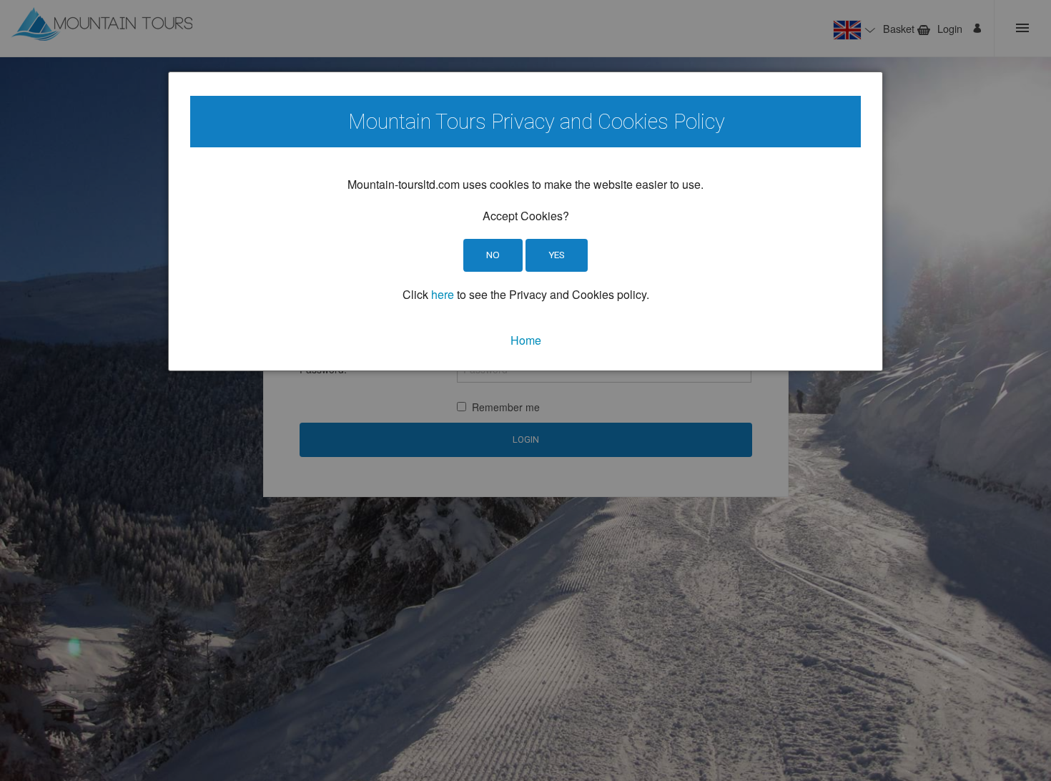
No (493, 254)
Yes (556, 254)
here (442, 294)
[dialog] (525, 221)
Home (525, 340)
